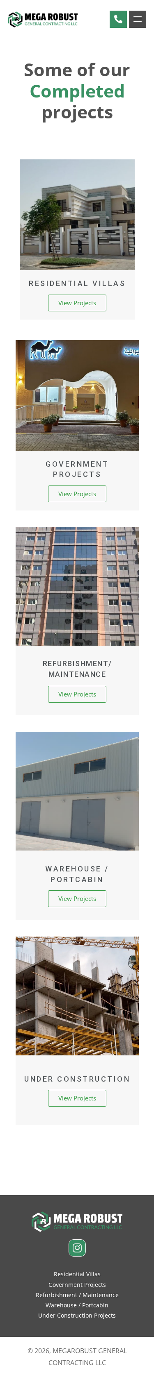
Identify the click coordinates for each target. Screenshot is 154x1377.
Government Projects (77, 1285)
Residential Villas (77, 1274)
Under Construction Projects (77, 1315)
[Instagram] (77, 1248)
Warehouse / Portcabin (77, 1305)
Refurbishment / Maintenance (77, 1295)
